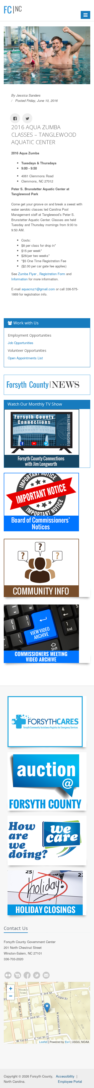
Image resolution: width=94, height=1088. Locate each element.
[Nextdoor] (17, 975)
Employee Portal (70, 1081)
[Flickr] (8, 975)
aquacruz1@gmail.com (38, 289)
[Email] (46, 975)
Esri (67, 1042)
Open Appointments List (25, 358)
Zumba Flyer (27, 273)
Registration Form (52, 273)
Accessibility (65, 1076)
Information (19, 279)
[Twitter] (36, 975)
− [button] (10, 996)
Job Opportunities (20, 342)
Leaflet (43, 1042)
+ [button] (10, 988)
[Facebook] (27, 975)
